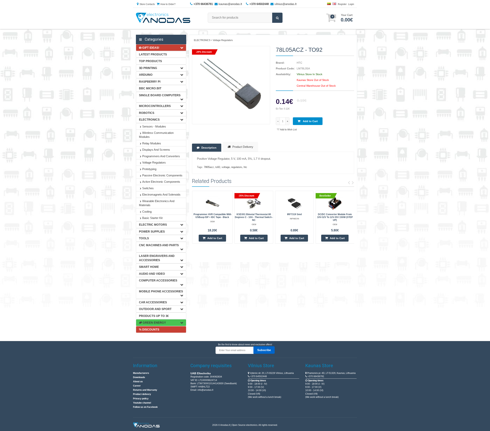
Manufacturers (141, 373)
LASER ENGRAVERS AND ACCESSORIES (157, 258)
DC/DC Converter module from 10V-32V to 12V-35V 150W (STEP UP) (335, 217)
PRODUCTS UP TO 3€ (154, 315)
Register (342, 4)
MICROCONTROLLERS (155, 106)
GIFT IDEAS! (150, 47)
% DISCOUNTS (149, 329)
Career (137, 385)
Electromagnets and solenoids (161, 194)
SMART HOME (149, 266)
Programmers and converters (161, 156)
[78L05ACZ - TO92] (231, 85)
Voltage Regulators (154, 162)
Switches (148, 188)
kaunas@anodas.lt (230, 4)
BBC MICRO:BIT (150, 88)
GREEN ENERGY (154, 322)
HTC (299, 62)
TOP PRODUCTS (150, 61)
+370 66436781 (315, 376)
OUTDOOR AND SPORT (155, 309)
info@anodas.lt (205, 390)
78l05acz (209, 167)
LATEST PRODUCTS (153, 54)
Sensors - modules (154, 126)
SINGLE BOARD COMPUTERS (159, 95)
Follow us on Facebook (145, 407)
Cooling (147, 211)
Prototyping (149, 169)
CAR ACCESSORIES (153, 302)
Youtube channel (142, 402)
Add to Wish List (288, 129)
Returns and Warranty (145, 390)
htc (245, 167)
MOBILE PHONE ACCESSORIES (161, 291)
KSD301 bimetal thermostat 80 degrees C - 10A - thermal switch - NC (254, 217)
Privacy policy (141, 398)
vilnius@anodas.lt (285, 4)
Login (351, 4)
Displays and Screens (156, 149)
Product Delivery (242, 146)
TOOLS (144, 238)
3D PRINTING (148, 68)
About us (138, 381)
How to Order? (168, 4)
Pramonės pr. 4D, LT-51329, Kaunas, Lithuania (331, 373)
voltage (226, 167)
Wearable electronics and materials (156, 203)
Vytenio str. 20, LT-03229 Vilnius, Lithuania (271, 373)
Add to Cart (310, 121)
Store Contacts (147, 4)
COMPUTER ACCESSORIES (158, 280)
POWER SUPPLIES (152, 231)
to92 (217, 167)
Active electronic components (161, 181)
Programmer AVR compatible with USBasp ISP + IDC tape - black (212, 216)
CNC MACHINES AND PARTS (159, 245)
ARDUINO (146, 74)
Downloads (139, 377)
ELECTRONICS (149, 119)
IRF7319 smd (294, 214)
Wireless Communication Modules (156, 134)
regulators (236, 167)
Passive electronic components (162, 175)
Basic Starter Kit (152, 218)
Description (208, 147)
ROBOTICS (146, 112)
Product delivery (142, 394)
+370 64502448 (258, 376)
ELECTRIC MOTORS (153, 224)
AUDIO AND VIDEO (152, 273)
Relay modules (151, 143)
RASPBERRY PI (149, 81)
